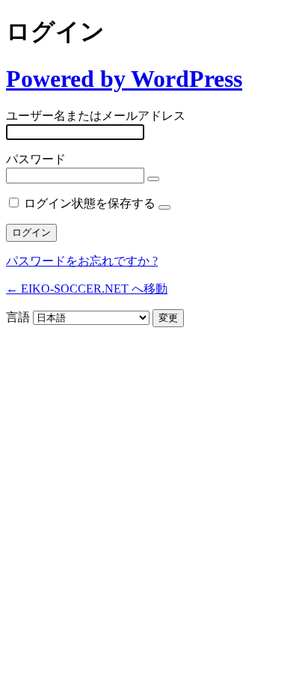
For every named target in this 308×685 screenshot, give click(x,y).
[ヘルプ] (164, 207)
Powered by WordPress (124, 78)
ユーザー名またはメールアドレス (95, 115)
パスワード (36, 159)
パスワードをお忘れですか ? (82, 261)
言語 (18, 317)
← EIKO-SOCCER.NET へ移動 (86, 288)
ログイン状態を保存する (89, 203)
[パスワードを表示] (153, 179)
